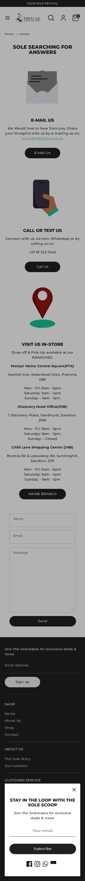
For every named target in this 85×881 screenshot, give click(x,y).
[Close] (74, 790)
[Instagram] (37, 864)
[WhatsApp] (45, 864)
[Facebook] (29, 864)
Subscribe (42, 849)
